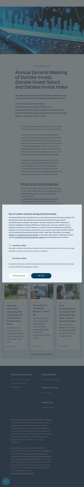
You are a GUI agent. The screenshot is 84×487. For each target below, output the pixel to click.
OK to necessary (18, 276)
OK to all (41, 276)
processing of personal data (28, 235)
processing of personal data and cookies (30, 237)
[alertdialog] (42, 243)
